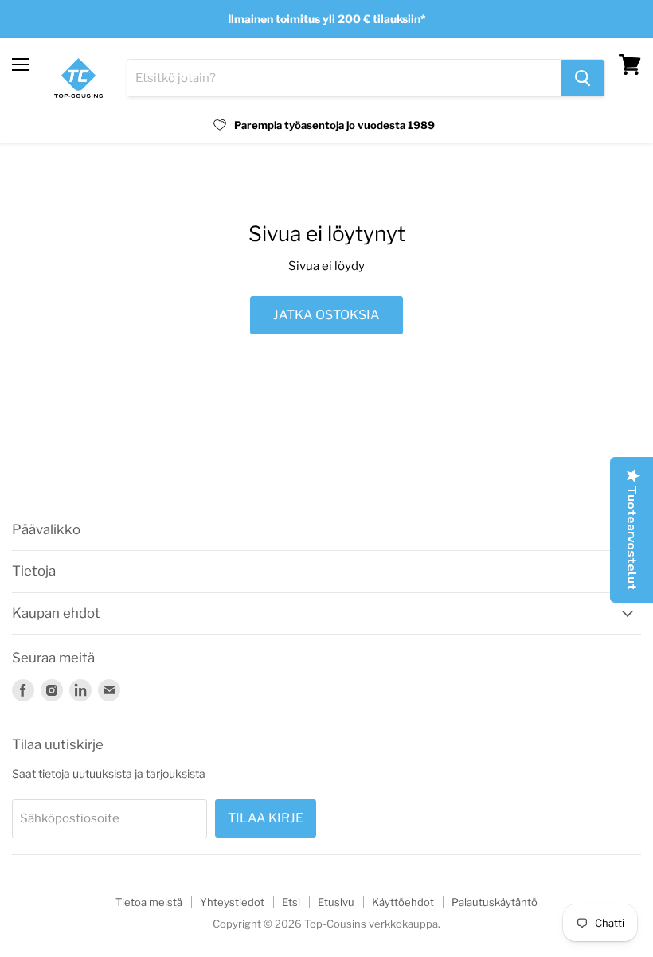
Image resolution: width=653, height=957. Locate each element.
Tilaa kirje (265, 818)
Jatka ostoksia (326, 314)
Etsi (291, 902)
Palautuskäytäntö (495, 902)
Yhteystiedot (232, 902)
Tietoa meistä (148, 902)
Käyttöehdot (403, 902)
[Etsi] (582, 78)
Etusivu (336, 902)
